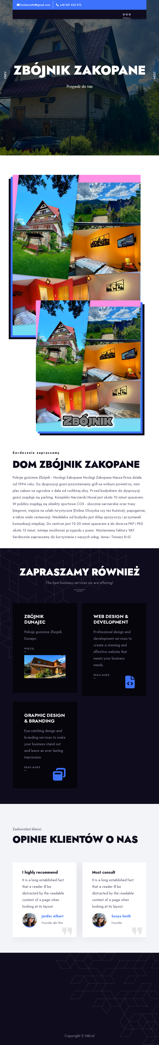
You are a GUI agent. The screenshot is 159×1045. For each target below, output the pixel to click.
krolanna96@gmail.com (35, 5)
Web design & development (110, 619)
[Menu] (127, 14)
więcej (29, 648)
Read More (101, 675)
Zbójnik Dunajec (34, 619)
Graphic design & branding (44, 718)
